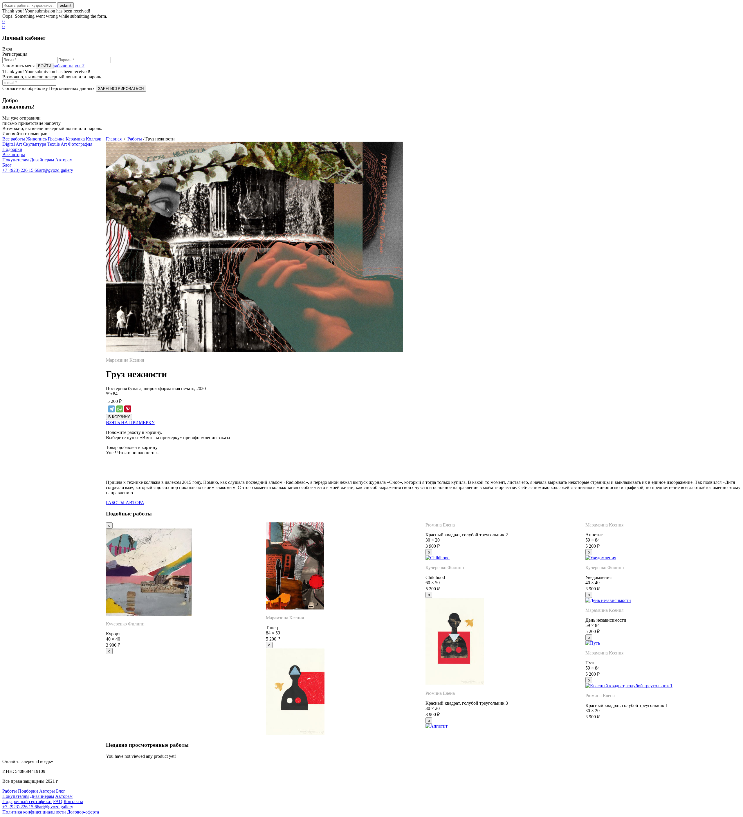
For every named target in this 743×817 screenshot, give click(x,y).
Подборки (12, 149)
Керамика (75, 138)
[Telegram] (111, 408)
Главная (114, 138)
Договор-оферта (83, 811)
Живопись (36, 138)
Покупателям (15, 159)
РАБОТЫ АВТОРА (125, 502)
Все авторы (13, 154)
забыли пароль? (68, 65)
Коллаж (93, 138)
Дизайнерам (42, 159)
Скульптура (34, 144)
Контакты (73, 801)
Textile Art (57, 144)
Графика (56, 138)
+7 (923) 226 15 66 (20, 170)
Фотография (80, 144)
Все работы (13, 138)
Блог (7, 165)
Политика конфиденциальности (34, 811)
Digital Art (12, 144)
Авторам (64, 159)
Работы (134, 138)
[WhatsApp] (119, 408)
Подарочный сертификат (27, 801)
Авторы (47, 791)
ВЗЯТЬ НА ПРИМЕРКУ (130, 422)
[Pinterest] (127, 408)
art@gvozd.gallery (56, 170)
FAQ (57, 801)
